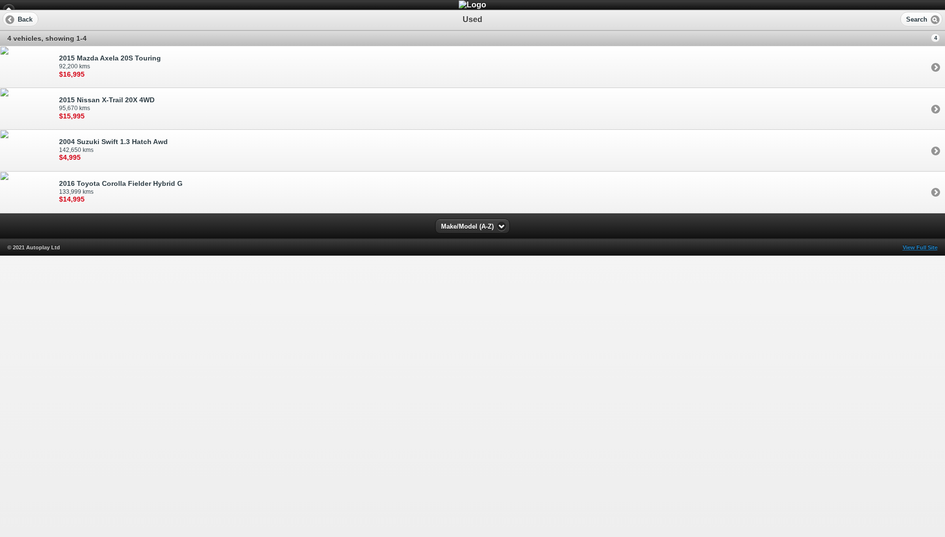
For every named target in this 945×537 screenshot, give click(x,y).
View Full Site (920, 247)
